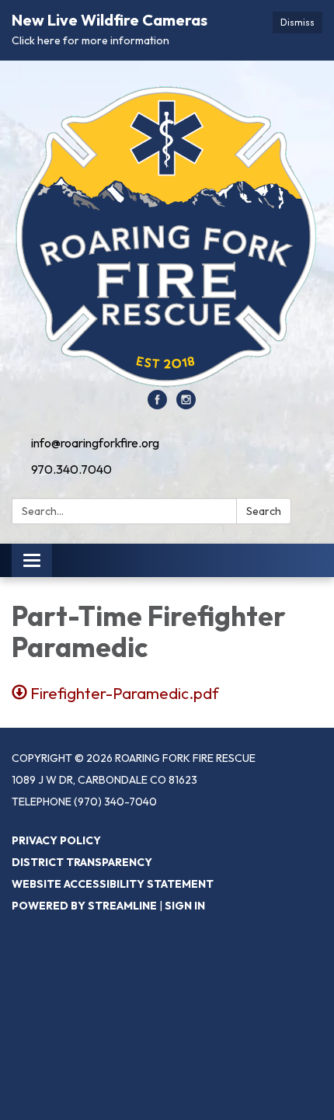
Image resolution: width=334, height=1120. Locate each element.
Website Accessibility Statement (113, 884)
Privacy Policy (56, 840)
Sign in (185, 906)
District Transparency (82, 862)
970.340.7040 (71, 469)
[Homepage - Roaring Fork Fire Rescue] (167, 233)
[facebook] (157, 404)
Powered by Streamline (84, 906)
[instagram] (186, 404)
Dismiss (297, 22)
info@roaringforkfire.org (95, 442)
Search (263, 511)
